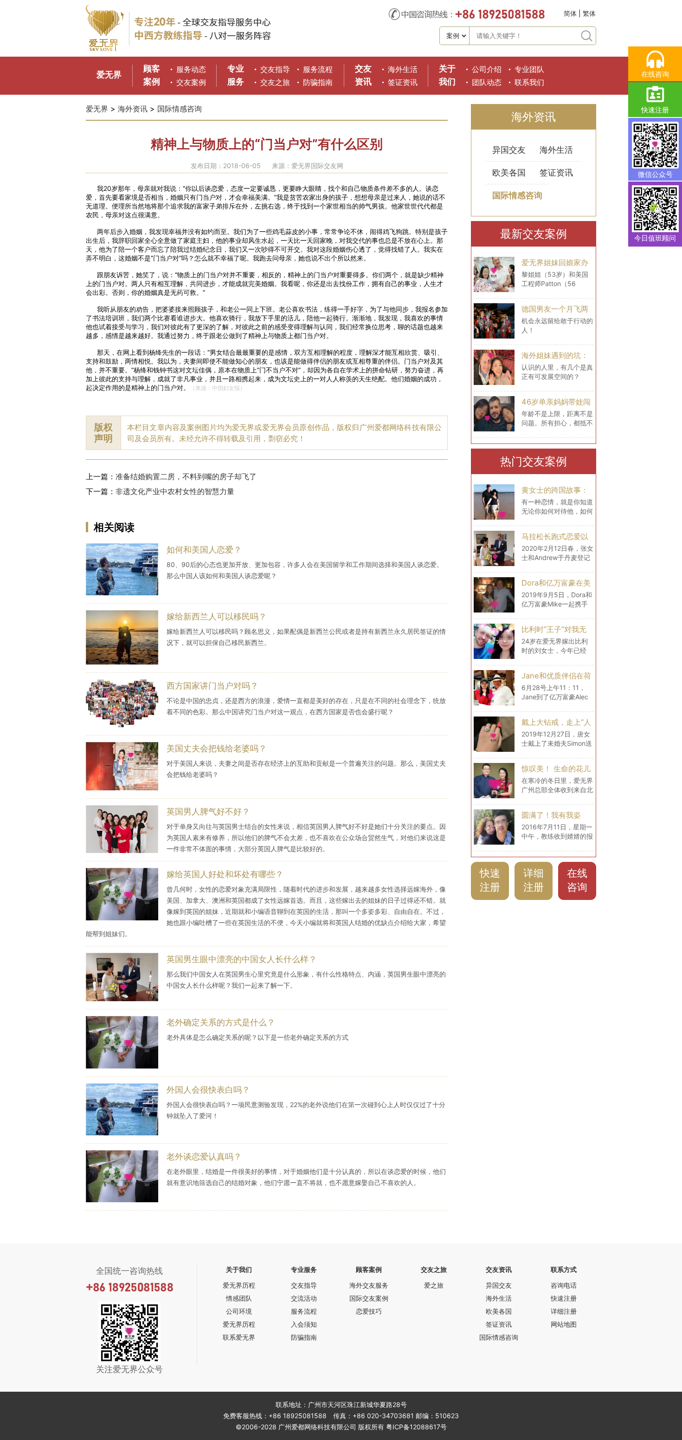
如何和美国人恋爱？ (204, 549)
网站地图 (564, 1324)
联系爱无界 (239, 1337)
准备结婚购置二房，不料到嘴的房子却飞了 (186, 476)
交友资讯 (499, 1269)
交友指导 (275, 69)
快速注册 (490, 880)
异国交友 (509, 150)
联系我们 (529, 82)
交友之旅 (275, 82)
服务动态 (191, 69)
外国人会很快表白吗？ (208, 1090)
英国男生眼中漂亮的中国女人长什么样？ (242, 959)
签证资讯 (403, 82)
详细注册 (533, 880)
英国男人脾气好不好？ (208, 811)
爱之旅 (434, 1285)
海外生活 (403, 69)
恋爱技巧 (369, 1311)
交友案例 (191, 82)
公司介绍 (487, 69)
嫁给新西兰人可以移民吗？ (217, 616)
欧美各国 (509, 172)
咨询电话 (564, 1285)
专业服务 (304, 1269)
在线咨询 (577, 880)
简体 (570, 13)
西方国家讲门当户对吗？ (212, 686)
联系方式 (564, 1269)
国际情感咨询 (179, 108)
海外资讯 (133, 108)
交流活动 (304, 1298)
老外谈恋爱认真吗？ (204, 1156)
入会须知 (304, 1324)
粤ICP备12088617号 (416, 1427)
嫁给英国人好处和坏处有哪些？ (225, 874)
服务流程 (318, 69)
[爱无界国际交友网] (105, 49)
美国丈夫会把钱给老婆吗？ (217, 748)
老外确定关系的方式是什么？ (221, 1022)
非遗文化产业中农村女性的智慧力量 (175, 491)
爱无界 (109, 74)
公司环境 (239, 1311)
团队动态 (487, 82)
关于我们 (239, 1269)
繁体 (589, 13)
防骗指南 (318, 82)
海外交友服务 (368, 1285)
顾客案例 (369, 1269)
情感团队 (239, 1298)
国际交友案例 (368, 1298)
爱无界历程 (239, 1285)
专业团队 (529, 69)
